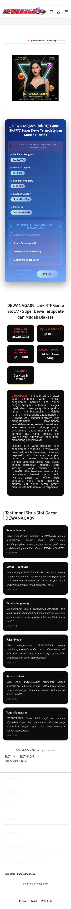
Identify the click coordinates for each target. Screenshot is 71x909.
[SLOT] (10, 11)
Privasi (22, 901)
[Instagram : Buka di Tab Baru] (39, 892)
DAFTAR (47, 273)
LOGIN (23, 273)
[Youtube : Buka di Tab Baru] (47, 892)
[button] (51, 11)
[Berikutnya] (67, 78)
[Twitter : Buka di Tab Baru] (31, 892)
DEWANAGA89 (20, 395)
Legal (34, 901)
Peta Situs (46, 901)
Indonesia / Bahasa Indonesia (20, 874)
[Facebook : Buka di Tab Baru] (23, 892)
